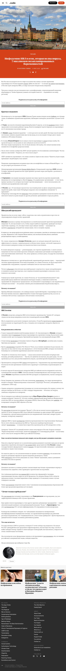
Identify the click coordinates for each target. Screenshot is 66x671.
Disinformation (5, 651)
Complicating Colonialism (8, 614)
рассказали (8, 496)
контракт (34, 431)
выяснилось (40, 380)
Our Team (37, 618)
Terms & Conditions (10, 665)
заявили (56, 400)
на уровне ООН (31, 445)
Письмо (33, 54)
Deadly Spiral (38, 607)
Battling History (5, 621)
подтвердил (21, 421)
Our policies (37, 639)
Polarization (4, 655)
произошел (14, 341)
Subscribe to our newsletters (42, 647)
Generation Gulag (6, 635)
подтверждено (9, 507)
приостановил (56, 321)
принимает (17, 335)
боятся (30, 180)
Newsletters (53, 2)
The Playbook (5, 610)
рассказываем (48, 536)
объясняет (10, 269)
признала (46, 453)
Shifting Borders (6, 617)
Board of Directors (39, 620)
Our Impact (37, 623)
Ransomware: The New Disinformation (12, 624)
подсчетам (7, 410)
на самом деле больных (56, 83)
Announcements (39, 616)
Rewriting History (6, 658)
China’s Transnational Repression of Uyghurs (14, 628)
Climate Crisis (5, 648)
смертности (11, 228)
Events (36, 634)
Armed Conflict (5, 644)
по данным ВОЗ (24, 474)
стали (45, 141)
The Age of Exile (6, 605)
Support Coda (38, 637)
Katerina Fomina (25, 68)
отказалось (8, 457)
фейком (53, 116)
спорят (25, 83)
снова (10, 133)
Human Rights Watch (28, 169)
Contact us (37, 641)
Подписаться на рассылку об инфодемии (33, 99)
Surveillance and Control (8, 660)
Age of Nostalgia (6, 619)
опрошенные (10, 347)
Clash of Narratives (6, 626)
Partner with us (38, 632)
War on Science (5, 612)
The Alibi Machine (39, 605)
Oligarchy (4, 653)
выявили (52, 125)
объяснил (25, 194)
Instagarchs (4, 638)
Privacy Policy (19, 665)
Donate (61, 2)
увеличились (11, 425)
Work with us (38, 627)
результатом (10, 485)
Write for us (37, 630)
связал (24, 362)
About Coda (37, 613)
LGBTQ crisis (5, 631)
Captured (4, 607)
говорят (31, 447)
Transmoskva (5, 633)
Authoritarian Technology (8, 646)
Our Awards (37, 625)
